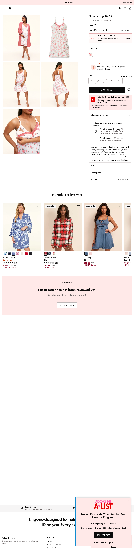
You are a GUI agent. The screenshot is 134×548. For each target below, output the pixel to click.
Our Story (50, 541)
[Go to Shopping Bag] (130, 8)
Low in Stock (102, 63)
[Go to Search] (114, 8)
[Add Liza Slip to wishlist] (119, 206)
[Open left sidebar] (3, 8)
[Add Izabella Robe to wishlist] (38, 206)
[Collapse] (128, 501)
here (126, 160)
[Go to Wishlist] (125, 8)
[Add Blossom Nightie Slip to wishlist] (129, 90)
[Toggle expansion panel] (128, 115)
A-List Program (9, 537)
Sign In (110, 542)
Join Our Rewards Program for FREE (113, 97)
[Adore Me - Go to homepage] (10, 8)
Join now (97, 123)
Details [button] (97, 108)
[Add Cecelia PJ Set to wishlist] (78, 206)
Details (127, 38)
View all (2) (125, 30)
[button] (100, 20)
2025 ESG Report (54, 544)
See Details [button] (127, 2)
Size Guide (126, 76)
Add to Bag (106, 90)
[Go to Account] (119, 8)
